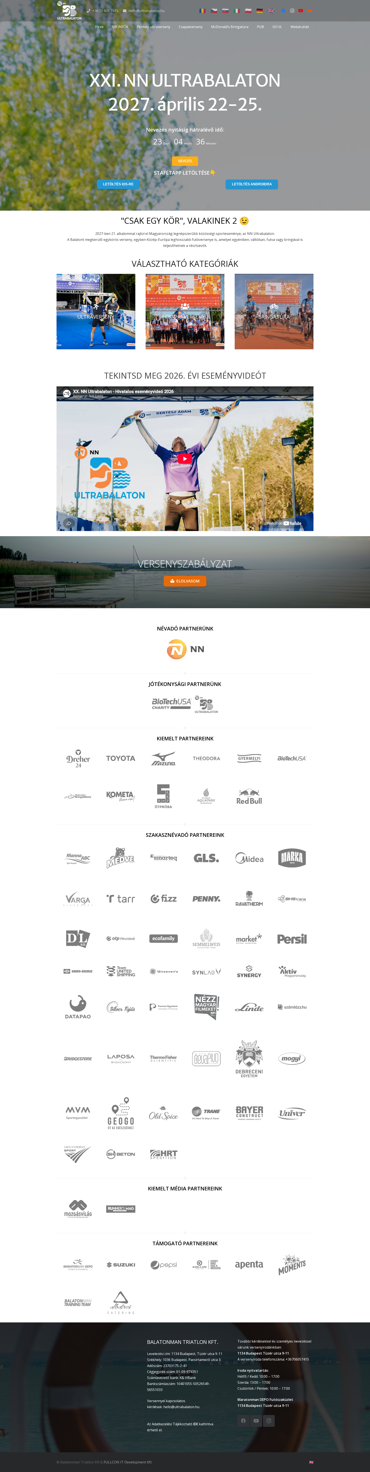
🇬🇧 (311, 1462)
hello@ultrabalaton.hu (181, 1406)
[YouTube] (300, 10)
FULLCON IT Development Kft (128, 1462)
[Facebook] (283, 10)
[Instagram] (292, 10)
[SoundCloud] (309, 10)
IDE (195, 1424)
